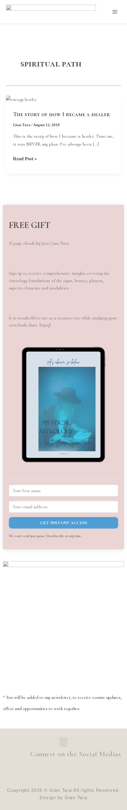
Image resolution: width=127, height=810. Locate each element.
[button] (63, 404)
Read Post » (25, 158)
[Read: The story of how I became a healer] (21, 99)
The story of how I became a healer (61, 114)
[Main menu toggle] (115, 12)
